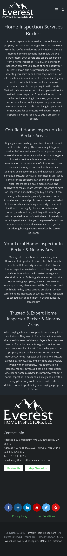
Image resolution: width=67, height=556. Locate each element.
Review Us (13, 468)
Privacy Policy (20, 516)
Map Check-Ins (38, 468)
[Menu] (56, 10)
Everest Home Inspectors (42, 532)
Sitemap (57, 540)
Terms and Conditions (42, 516)
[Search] (63, 9)
